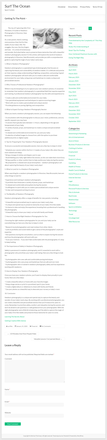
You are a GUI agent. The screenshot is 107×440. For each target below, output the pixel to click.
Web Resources (74, 222)
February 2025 (74, 77)
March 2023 (73, 99)
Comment (8, 359)
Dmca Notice (72, 7)
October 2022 (74, 118)
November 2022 (74, 114)
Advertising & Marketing (77, 133)
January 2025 (73, 81)
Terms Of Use (97, 7)
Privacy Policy (85, 7)
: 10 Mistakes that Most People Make (21, 334)
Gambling (72, 163)
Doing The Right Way (76, 58)
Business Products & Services (79, 144)
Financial (34, 326)
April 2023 (72, 96)
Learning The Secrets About (14, 317)
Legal (70, 181)
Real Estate (73, 196)
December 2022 (74, 110)
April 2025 (72, 70)
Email (7, 402)
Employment (73, 152)
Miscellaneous (74, 185)
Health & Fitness (75, 166)
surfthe (10, 326)
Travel (71, 214)
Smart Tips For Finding (77, 50)
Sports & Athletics (75, 207)
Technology (73, 211)
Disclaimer (62, 7)
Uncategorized (74, 218)
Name (7, 389)
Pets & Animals (74, 192)
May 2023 (72, 92)
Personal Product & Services (79, 188)
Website (8, 413)
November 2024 (74, 88)
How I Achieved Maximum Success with (83, 54)
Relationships (73, 200)
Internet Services (75, 177)
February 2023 (74, 103)
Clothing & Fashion (75, 148)
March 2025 (73, 74)
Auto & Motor (74, 141)
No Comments (46, 326)
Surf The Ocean (17, 6)
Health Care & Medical (77, 170)
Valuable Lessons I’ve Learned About (48, 339)
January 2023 (73, 107)
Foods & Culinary (75, 159)
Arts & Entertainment (76, 137)
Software (72, 203)
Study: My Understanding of (79, 47)
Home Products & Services (78, 174)
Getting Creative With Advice (15, 321)
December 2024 (74, 85)
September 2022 (75, 121)
